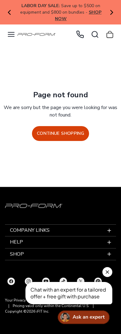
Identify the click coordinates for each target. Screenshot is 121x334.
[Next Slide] (111, 12)
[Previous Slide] (9, 12)
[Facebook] (11, 281)
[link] (36, 34)
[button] (11, 34)
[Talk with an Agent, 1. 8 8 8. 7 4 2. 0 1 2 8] (80, 34)
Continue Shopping (60, 133)
